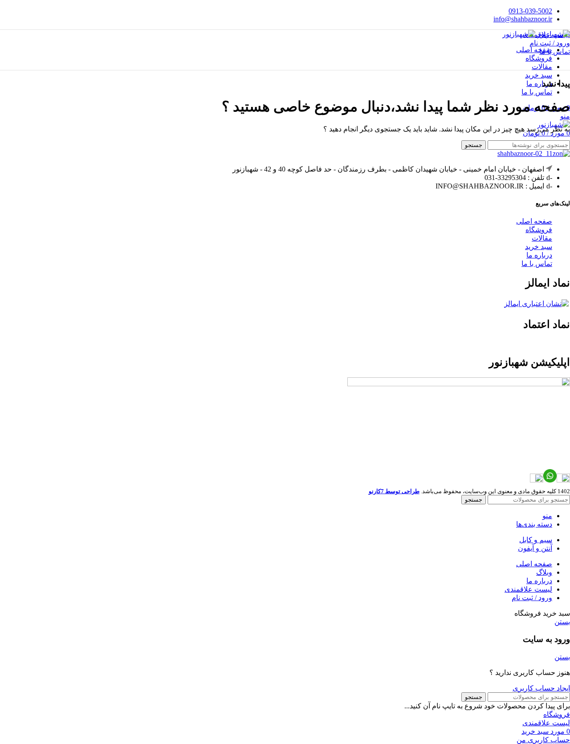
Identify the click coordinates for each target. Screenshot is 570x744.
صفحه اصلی (534, 221)
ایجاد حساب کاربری (541, 688)
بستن (562, 621)
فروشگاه (538, 229)
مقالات (542, 238)
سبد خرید (538, 246)
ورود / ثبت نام (532, 597)
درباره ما (539, 255)
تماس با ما (554, 51)
